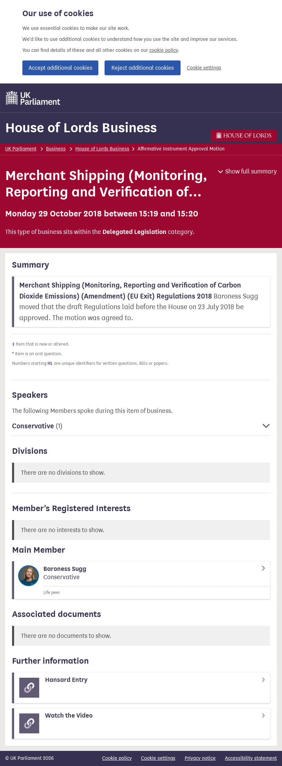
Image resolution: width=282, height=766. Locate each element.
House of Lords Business (81, 127)
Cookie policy (117, 758)
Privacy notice (200, 758)
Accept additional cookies (60, 68)
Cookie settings (204, 68)
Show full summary (251, 171)
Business (56, 149)
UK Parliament (20, 149)
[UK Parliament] (33, 97)
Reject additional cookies (142, 68)
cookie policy (163, 50)
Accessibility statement (251, 758)
